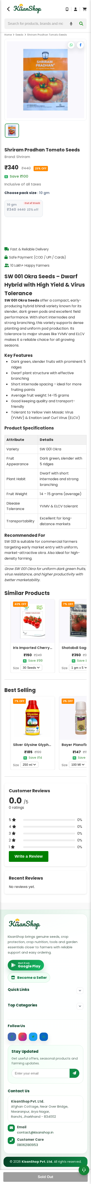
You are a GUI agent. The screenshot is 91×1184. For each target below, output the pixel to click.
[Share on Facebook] (80, 45)
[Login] (75, 9)
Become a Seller (32, 977)
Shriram (23, 156)
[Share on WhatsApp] (71, 45)
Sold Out (45, 1177)
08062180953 (27, 1145)
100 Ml (76, 764)
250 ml (27, 764)
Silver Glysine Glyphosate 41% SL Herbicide (51, 744)
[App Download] (67, 9)
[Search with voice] (71, 23)
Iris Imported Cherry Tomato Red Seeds (49, 647)
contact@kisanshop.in (35, 1132)
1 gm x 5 (77, 667)
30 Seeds (29, 667)
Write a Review (29, 856)
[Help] (84, 1170)
